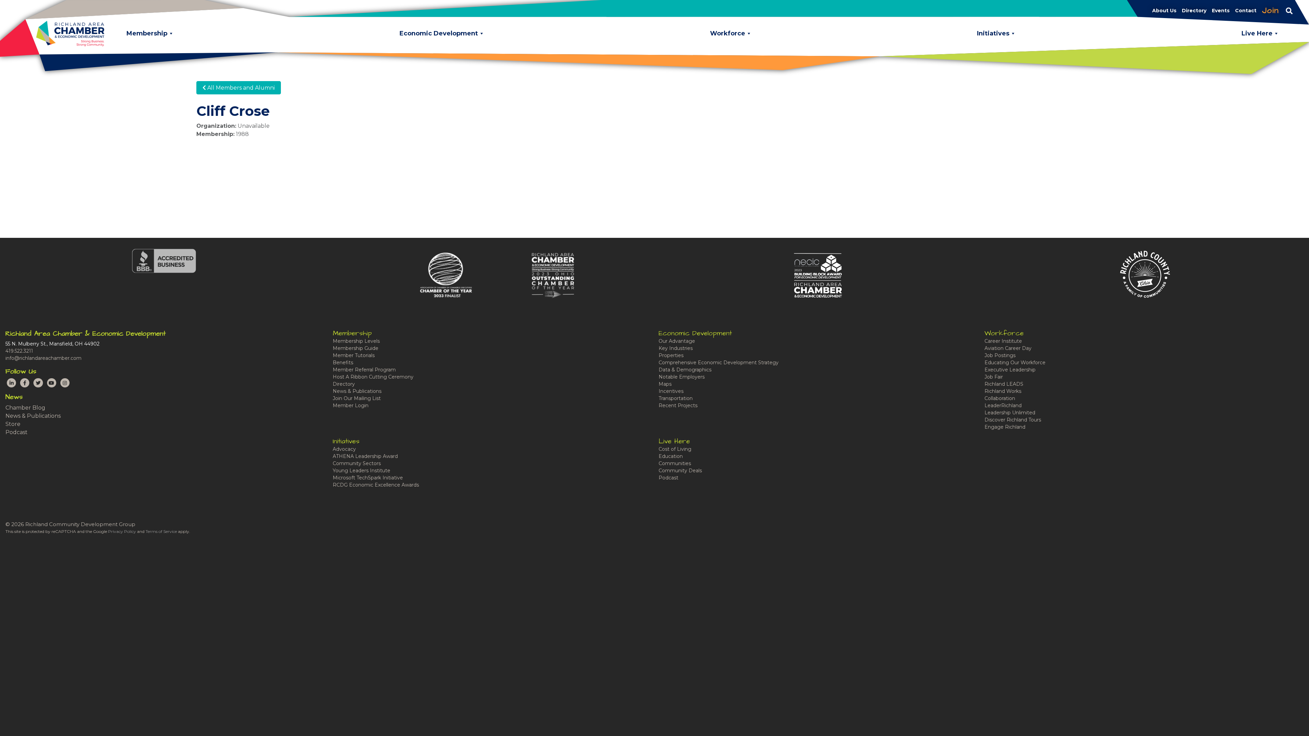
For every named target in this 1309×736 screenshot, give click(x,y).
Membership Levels (356, 341)
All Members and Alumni (240, 88)
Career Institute (1003, 341)
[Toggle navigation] (1289, 10)
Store (12, 424)
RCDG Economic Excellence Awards (376, 485)
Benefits (343, 362)
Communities (675, 463)
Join (1270, 10)
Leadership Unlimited (1009, 413)
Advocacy (344, 449)
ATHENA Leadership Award (365, 456)
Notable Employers (682, 377)
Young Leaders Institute (361, 470)
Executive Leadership (1010, 370)
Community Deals (680, 470)
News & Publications (33, 416)
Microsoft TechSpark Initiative (368, 478)
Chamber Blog (25, 407)
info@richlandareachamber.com (43, 358)
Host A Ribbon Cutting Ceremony (373, 377)
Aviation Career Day (1008, 348)
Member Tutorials (354, 355)
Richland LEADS (1003, 384)
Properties (671, 355)
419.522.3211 (19, 351)
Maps (665, 384)
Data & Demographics (685, 370)
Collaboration (999, 398)
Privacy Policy (122, 531)
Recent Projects (678, 405)
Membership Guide (355, 348)
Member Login (350, 405)
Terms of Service (161, 531)
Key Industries (676, 348)
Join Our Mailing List (357, 398)
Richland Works (1002, 391)
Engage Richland (1004, 427)
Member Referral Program (364, 370)
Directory (344, 384)
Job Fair (993, 377)
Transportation (676, 398)
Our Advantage (677, 341)
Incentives (671, 391)
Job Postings (999, 355)
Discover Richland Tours (1012, 420)
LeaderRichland (1003, 405)
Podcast (16, 432)
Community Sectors (357, 463)
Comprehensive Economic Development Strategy (719, 362)
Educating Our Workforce (1014, 362)
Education (671, 456)
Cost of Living (675, 449)
